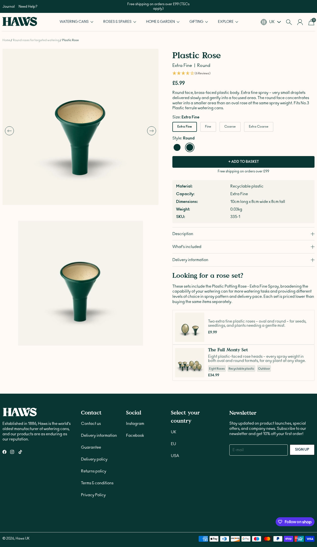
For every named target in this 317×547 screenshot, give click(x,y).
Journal (8, 6)
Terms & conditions (97, 483)
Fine (208, 126)
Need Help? (28, 6)
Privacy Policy (93, 495)
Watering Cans (74, 22)
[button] (76, 22)
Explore (226, 22)
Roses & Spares (117, 22)
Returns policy (93, 471)
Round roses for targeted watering (36, 40)
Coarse (230, 126)
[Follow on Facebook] (4, 451)
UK (173, 432)
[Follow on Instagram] (12, 451)
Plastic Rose (70, 40)
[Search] (289, 22)
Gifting (196, 22)
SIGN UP (302, 449)
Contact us (91, 424)
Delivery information (99, 436)
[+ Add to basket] (199, 337)
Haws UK (22, 538)
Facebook (135, 436)
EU (173, 444)
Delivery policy (94, 459)
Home (6, 40)
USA (175, 456)
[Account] (300, 22)
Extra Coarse (258, 126)
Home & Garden (161, 22)
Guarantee (91, 447)
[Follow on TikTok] (20, 451)
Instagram (135, 424)
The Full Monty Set (228, 349)
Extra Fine (184, 126)
